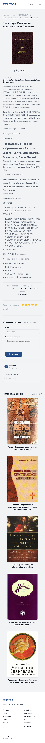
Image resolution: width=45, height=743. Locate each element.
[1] (22, 305)
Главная (6, 15)
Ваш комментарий (12, 337)
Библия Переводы (25, 80)
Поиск (32, 4)
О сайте (27, 710)
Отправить (15, 354)
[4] (32, 305)
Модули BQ (7, 716)
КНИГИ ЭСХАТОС (24, 15)
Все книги (36, 394)
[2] (26, 305)
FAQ (25, 720)
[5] (35, 305)
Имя (7, 328)
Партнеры (28, 713)
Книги (13, 15)
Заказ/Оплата (29, 723)
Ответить (11, 378)
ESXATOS (8, 700)
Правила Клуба (30, 716)
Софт (5, 720)
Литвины (27, 726)
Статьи (5, 723)
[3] (29, 305)
